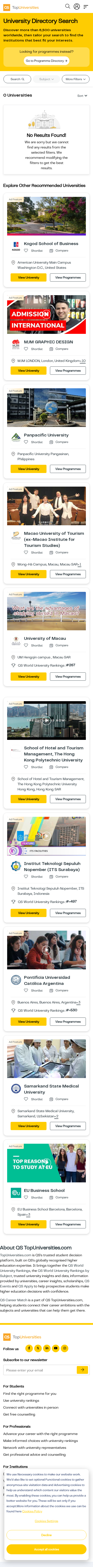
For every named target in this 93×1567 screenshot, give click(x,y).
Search (16, 79)
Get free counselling (19, 1414)
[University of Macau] (16, 641)
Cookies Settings (46, 1521)
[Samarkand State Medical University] (16, 1088)
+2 (56, 1116)
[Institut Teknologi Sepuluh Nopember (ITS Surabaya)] (16, 866)
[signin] (77, 6)
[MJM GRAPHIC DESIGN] (16, 344)
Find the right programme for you (29, 1394)
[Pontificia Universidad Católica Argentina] (16, 980)
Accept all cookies (46, 1549)
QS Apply (25, 1286)
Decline (46, 1535)
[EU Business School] (16, 1193)
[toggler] (86, 6)
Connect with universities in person (30, 1407)
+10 (83, 361)
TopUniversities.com (15, 1255)
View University (28, 277)
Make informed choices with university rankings (40, 1441)
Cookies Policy (32, 1511)
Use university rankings (21, 1400)
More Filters (74, 79)
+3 (78, 1002)
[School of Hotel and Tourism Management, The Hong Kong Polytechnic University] (16, 750)
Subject (45, 79)
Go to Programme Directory (45, 61)
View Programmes (68, 277)
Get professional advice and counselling (34, 1454)
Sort (80, 96)
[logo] (21, 6)
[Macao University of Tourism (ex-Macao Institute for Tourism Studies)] (16, 535)
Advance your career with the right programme (40, 1434)
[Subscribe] (82, 1370)
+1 (79, 564)
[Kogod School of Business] (16, 246)
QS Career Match (13, 1300)
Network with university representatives (34, 1448)
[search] (67, 7)
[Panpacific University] (16, 437)
